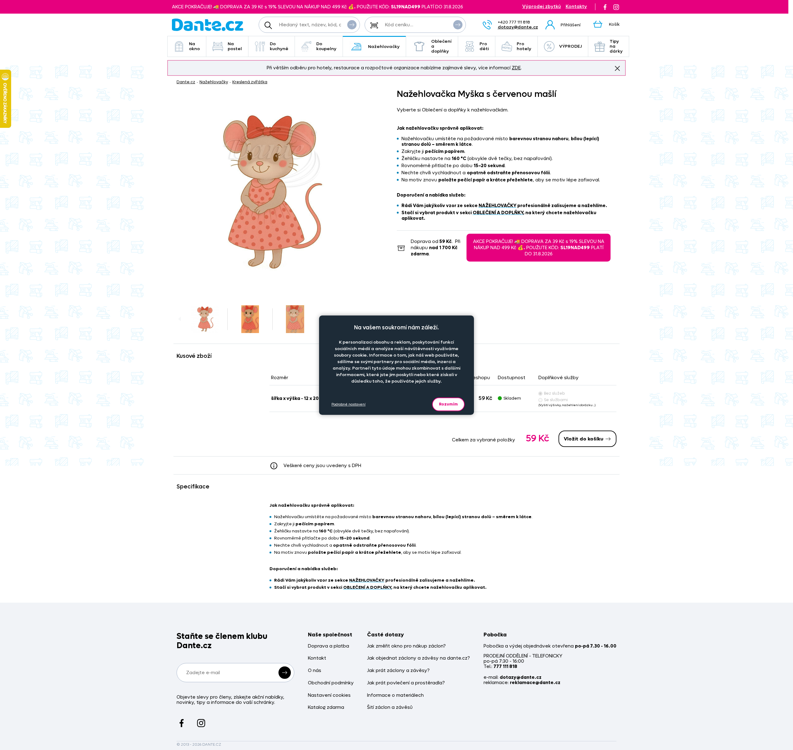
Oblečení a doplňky (441, 46)
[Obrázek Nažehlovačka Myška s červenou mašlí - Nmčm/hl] (273, 192)
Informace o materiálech (395, 695)
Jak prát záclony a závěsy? (398, 670)
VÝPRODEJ (570, 46)
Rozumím (448, 404)
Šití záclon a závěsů (390, 707)
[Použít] (457, 24)
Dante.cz (186, 82)
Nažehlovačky (384, 47)
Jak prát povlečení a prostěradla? (406, 683)
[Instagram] (616, 6)
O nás (314, 670)
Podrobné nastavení (348, 404)
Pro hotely (524, 46)
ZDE (516, 68)
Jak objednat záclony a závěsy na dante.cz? (418, 658)
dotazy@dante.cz (518, 27)
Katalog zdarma (326, 707)
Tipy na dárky (616, 46)
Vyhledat (352, 24)
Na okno (194, 46)
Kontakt (317, 658)
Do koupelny (326, 46)
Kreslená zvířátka (249, 82)
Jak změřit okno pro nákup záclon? (406, 646)
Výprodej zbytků (541, 6)
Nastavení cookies (329, 695)
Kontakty (576, 6)
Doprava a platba (328, 646)
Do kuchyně (279, 46)
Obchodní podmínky (331, 683)
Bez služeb (554, 393)
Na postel (235, 46)
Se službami (556, 399)
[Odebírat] (284, 672)
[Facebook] (605, 6)
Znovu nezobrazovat (617, 68)
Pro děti (484, 46)
